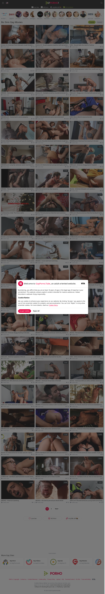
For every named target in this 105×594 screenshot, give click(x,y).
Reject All (36, 311)
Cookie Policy (53, 305)
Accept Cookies (24, 311)
